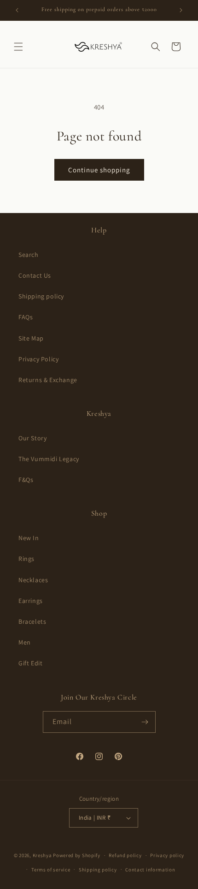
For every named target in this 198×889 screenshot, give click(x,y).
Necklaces (33, 580)
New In (28, 538)
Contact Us (34, 275)
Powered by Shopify (76, 855)
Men (24, 642)
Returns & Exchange (47, 380)
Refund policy (125, 855)
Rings (26, 558)
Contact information (150, 869)
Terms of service (50, 869)
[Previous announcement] (17, 10)
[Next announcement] (181, 10)
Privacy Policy (38, 359)
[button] (18, 47)
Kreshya (42, 855)
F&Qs (25, 479)
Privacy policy (167, 855)
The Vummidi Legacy (48, 459)
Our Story (32, 438)
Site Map (31, 338)
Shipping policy (41, 296)
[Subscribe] (145, 722)
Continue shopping (99, 169)
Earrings (30, 601)
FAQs (25, 317)
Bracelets (32, 621)
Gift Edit (30, 663)
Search (28, 254)
